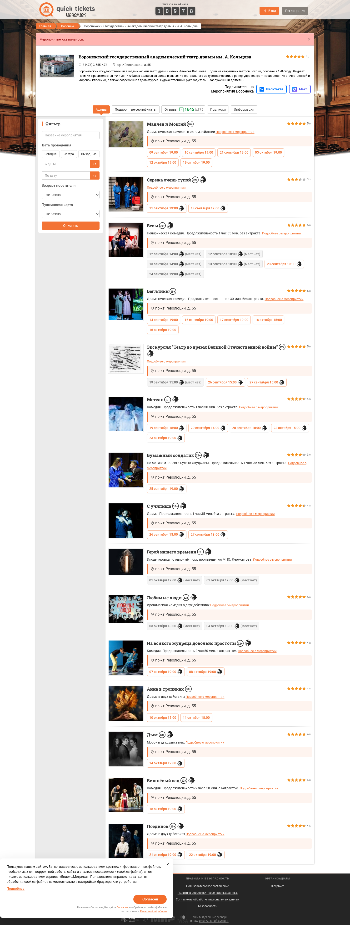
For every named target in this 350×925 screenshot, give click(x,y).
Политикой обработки (153, 911)
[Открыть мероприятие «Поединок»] (126, 841)
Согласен (150, 899)
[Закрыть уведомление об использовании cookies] (167, 864)
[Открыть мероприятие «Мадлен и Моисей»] (126, 134)
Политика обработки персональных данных (208, 892)
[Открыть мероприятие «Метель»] (126, 414)
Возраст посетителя (58, 185)
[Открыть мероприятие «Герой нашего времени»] (126, 562)
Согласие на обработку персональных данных (207, 899)
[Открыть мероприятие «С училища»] (126, 520)
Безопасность (207, 906)
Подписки (218, 109)
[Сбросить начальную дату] (95, 164)
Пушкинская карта (57, 205)
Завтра (69, 154)
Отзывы (171, 109)
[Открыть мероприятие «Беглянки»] (126, 304)
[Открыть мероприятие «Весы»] (126, 240)
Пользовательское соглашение (207, 886)
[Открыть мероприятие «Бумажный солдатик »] (126, 470)
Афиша (101, 109)
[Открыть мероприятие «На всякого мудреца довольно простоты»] (126, 658)
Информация (244, 109)
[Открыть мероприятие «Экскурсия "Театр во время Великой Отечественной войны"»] (126, 359)
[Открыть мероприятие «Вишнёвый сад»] (126, 795)
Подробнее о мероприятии (235, 132)
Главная (45, 26)
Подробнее (16, 888)
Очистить (70, 225)
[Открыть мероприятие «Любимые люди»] (126, 609)
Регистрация (295, 11)
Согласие (122, 907)
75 (201, 109)
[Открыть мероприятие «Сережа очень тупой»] (126, 194)
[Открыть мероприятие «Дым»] (126, 749)
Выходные (88, 154)
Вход (272, 11)
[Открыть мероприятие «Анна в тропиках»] (126, 703)
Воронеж (67, 26)
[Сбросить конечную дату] (95, 175)
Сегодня (50, 154)
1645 (189, 109)
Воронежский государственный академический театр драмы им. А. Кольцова (165, 57)
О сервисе (277, 886)
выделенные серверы (213, 917)
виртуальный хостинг (214, 920)
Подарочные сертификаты (135, 109)
